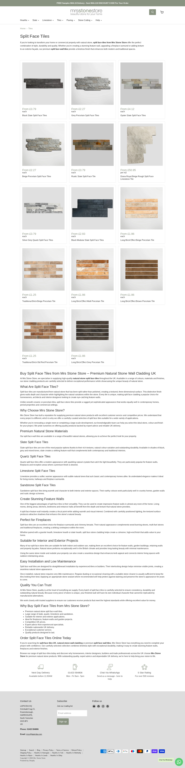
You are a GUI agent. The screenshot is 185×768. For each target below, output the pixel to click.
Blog (38, 750)
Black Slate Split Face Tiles (34, 115)
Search (31, 750)
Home (23, 28)
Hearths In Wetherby (73, 753)
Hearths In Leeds (41, 755)
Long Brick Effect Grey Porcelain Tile (87, 362)
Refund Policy (76, 750)
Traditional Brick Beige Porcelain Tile (38, 301)
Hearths (24, 20)
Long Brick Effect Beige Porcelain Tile (137, 240)
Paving (70, 20)
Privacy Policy (48, 750)
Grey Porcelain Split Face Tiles (85, 115)
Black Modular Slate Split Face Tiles (87, 240)
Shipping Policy (25, 753)
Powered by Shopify (27, 761)
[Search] (152, 12)
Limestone (47, 20)
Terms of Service (62, 750)
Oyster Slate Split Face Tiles (133, 115)
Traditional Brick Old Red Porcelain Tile (40, 362)
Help (98, 20)
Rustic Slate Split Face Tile (83, 176)
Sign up (63, 721)
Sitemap (23, 750)
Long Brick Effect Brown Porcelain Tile (137, 301)
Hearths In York (57, 753)
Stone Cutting (84, 20)
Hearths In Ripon (26, 755)
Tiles (59, 20)
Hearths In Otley (56, 755)
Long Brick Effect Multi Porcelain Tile (87, 301)
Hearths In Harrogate (41, 753)
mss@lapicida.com (34, 734)
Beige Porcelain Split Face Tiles (36, 176)
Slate (35, 20)
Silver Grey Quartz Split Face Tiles (37, 240)
